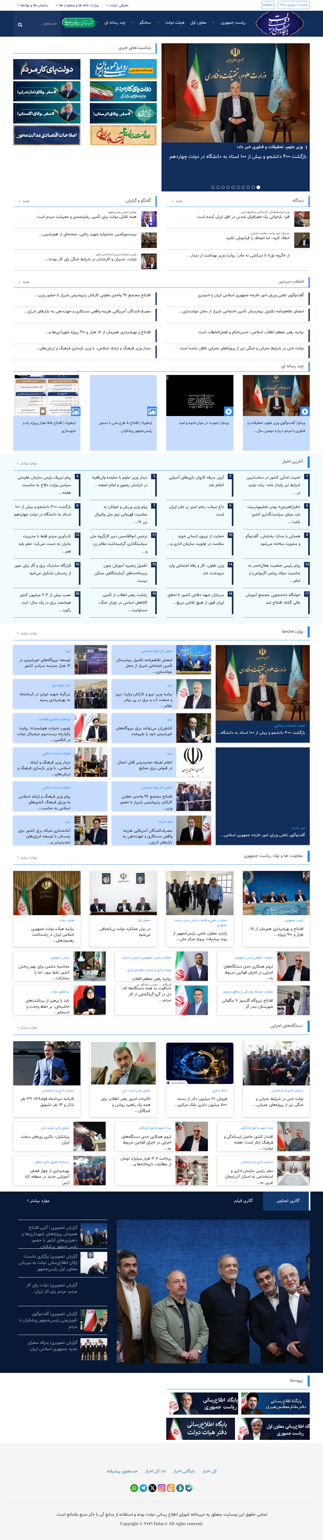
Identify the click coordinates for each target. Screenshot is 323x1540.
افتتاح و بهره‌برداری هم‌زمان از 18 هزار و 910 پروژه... (276, 932)
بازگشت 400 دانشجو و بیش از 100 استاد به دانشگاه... (261, 733)
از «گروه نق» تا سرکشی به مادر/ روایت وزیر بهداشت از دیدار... (238, 255)
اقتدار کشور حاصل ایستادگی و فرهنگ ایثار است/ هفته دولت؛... (248, 1143)
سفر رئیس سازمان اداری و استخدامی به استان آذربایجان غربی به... (249, 1177)
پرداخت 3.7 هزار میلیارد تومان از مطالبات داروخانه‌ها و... (145, 1162)
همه (26, 201)
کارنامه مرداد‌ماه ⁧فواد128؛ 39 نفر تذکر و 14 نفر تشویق (47, 1102)
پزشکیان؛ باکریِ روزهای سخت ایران (45, 1140)
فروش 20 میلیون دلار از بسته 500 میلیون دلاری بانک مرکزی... (200, 1102)
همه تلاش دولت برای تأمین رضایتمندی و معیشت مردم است (87, 215)
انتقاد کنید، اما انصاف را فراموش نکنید (258, 236)
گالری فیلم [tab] (243, 1201)
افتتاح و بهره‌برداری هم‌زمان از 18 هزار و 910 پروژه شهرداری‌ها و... (98, 332)
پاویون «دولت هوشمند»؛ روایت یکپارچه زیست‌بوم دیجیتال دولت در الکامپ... (43, 734)
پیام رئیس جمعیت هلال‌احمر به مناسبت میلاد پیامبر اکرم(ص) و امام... (274, 573)
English (268, 5)
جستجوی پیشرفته (122, 1471)
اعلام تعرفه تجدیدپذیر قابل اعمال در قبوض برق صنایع (144, 765)
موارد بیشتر (28, 463)
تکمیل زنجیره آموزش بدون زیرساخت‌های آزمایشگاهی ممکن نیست (120, 573)
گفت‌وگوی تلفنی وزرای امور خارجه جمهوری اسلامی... (262, 835)
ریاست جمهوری (233, 23)
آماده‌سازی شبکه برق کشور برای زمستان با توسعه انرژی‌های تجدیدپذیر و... (44, 837)
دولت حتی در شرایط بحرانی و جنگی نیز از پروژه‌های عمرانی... (278, 1102)
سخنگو (144, 23)
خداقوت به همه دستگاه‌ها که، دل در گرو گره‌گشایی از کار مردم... (146, 994)
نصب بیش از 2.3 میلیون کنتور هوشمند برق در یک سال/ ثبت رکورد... (45, 602)
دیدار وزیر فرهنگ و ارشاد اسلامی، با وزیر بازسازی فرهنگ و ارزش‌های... (93, 348)
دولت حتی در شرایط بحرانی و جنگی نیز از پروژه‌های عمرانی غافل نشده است (242, 348)
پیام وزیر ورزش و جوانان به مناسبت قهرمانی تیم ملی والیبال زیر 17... (121, 514)
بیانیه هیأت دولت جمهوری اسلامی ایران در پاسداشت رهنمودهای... (52, 935)
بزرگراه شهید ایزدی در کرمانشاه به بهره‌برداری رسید (45, 697)
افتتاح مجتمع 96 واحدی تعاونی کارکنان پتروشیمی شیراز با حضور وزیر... (93, 295)
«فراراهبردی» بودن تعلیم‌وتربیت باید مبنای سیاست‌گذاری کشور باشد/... (273, 514)
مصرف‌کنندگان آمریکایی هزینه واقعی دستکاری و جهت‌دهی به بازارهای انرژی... (87, 311)
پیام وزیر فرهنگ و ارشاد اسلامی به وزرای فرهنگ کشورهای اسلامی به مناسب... (44, 803)
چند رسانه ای (114, 23)
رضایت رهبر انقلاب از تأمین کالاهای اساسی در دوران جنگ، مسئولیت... (122, 602)
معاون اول (198, 23)
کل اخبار (209, 1471)
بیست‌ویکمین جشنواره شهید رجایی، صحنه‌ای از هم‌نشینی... (88, 234)
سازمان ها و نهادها (34, 5)
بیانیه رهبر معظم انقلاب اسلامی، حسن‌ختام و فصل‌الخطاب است (251, 332)
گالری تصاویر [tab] (288, 1201)
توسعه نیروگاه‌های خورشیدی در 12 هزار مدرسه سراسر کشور (44, 663)
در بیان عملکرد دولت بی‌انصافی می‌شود (125, 932)
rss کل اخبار (155, 1471)
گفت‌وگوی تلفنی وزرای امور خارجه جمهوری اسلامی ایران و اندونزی (251, 295)
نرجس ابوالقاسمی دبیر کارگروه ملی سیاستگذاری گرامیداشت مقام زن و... (118, 544)
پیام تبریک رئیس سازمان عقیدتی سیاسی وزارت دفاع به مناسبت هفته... (44, 485)
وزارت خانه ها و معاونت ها (78, 5)
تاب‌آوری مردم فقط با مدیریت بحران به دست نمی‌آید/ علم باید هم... (45, 544)
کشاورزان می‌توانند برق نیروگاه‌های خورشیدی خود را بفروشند (144, 731)
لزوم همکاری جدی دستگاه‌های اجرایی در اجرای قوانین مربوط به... (248, 972)
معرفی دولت (118, 5)
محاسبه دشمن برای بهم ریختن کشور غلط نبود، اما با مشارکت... (44, 972)
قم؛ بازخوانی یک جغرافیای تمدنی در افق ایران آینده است (243, 215)
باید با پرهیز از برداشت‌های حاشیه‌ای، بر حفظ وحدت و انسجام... (47, 1007)
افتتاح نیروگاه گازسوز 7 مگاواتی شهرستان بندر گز (247, 1004)
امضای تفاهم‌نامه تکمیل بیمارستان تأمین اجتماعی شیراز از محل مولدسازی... (241, 311)
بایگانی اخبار (184, 1471)
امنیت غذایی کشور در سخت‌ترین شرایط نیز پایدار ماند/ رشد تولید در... (273, 485)
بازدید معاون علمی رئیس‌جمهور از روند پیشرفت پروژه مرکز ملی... (200, 936)
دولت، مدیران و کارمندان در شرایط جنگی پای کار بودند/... (90, 257)
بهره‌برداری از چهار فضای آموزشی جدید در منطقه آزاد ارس (47, 1177)
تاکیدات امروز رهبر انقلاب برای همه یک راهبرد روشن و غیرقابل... (125, 1105)
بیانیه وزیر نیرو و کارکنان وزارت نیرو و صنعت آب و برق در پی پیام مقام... (144, 700)
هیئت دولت (174, 23)
